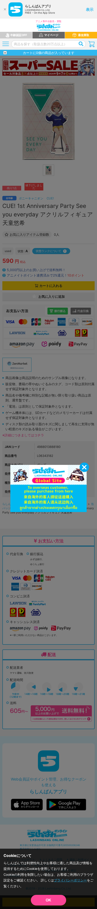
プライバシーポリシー (70, 880)
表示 (89, 9)
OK (48, 900)
